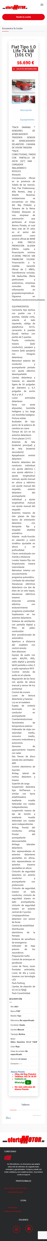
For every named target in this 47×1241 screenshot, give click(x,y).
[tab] (25, 110)
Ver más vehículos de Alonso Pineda (25, 1088)
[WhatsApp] (17, 72)
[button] (33, 86)
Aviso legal (12, 1207)
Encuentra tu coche (15, 1192)
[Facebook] (12, 72)
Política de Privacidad (12, 1211)
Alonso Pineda (18, 1071)
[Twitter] (14, 72)
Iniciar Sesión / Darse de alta (15, 1188)
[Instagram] (16, 1229)
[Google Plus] (16, 72)
